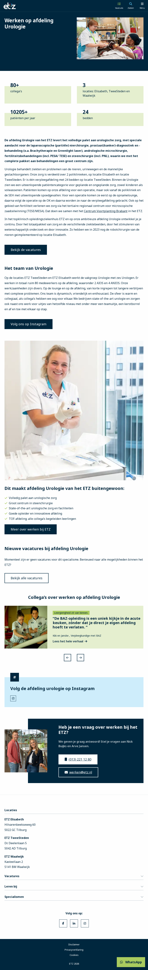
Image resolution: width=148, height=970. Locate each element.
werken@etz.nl (80, 772)
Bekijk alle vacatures (26, 578)
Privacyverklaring (74, 949)
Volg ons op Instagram (28, 324)
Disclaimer (74, 944)
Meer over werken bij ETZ (31, 529)
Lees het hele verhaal (68, 641)
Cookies (74, 955)
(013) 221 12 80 (80, 759)
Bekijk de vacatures (26, 249)
